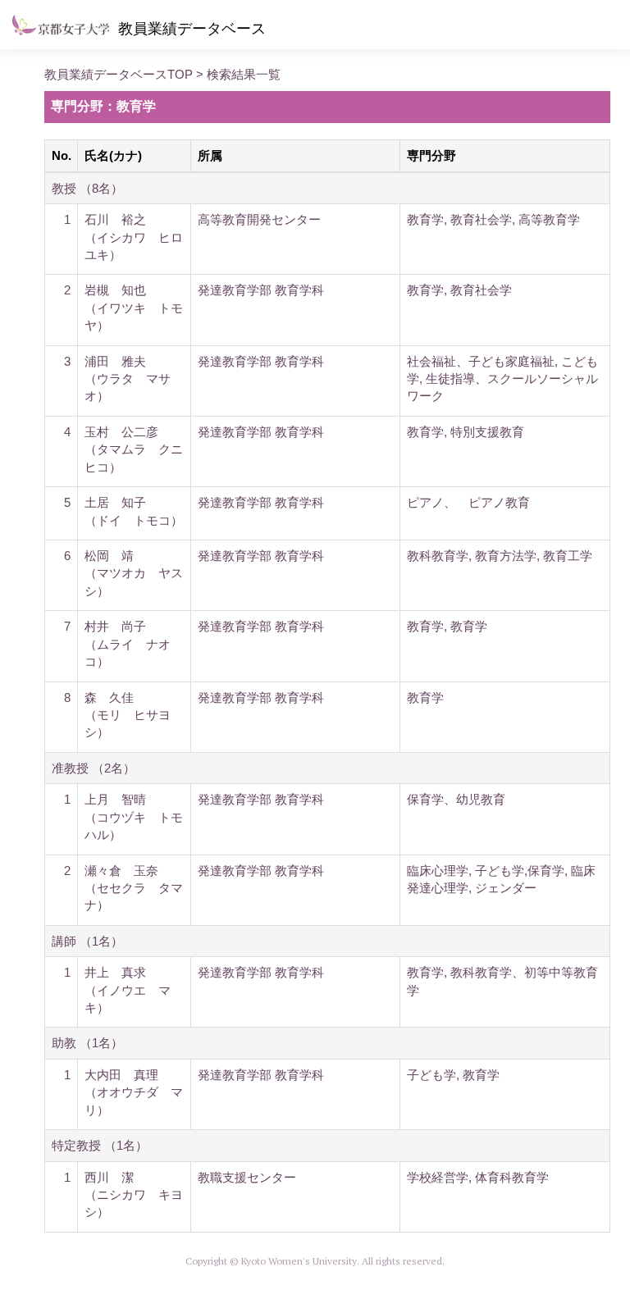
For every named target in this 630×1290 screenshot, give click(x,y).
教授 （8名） (87, 188)
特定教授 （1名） (100, 1145)
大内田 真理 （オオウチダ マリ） (133, 1092)
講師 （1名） (87, 941)
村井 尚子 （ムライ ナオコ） (127, 643)
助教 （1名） (87, 1043)
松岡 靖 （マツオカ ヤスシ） (133, 573)
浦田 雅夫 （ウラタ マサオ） (127, 378)
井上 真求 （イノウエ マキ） (127, 989)
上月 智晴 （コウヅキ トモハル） (133, 816)
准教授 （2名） (93, 768)
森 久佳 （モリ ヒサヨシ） (127, 715)
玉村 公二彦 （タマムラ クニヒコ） (133, 449)
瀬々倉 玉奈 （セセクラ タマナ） (133, 888)
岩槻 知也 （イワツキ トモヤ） (133, 307)
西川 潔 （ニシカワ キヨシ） (133, 1194)
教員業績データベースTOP (118, 74)
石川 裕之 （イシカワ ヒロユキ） (133, 237)
